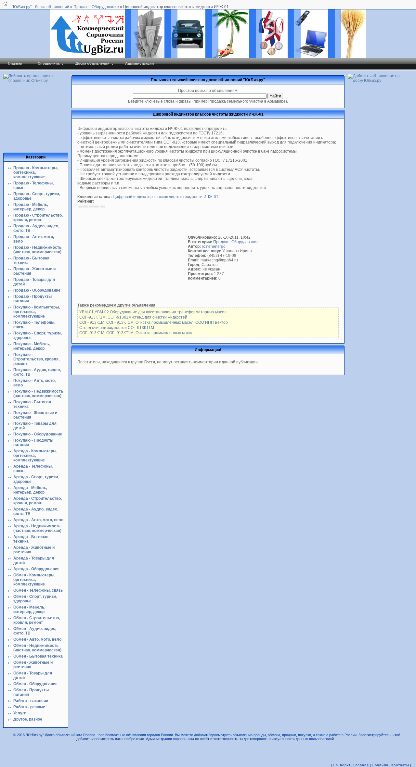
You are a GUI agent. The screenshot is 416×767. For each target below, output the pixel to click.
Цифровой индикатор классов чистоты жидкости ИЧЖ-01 (165, 197)
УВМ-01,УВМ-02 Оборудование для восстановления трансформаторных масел (153, 312)
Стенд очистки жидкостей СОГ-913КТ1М (116, 327)
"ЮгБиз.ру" (22, 7)
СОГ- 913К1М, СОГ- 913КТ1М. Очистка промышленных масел (136, 333)
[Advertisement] (132, 255)
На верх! (341, 765)
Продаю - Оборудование (236, 242)
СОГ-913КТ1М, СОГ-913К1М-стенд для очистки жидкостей (133, 317)
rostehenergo (214, 246)
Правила (380, 765)
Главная (361, 765)
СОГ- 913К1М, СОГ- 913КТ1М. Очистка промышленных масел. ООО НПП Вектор (153, 322)
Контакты (400, 765)
